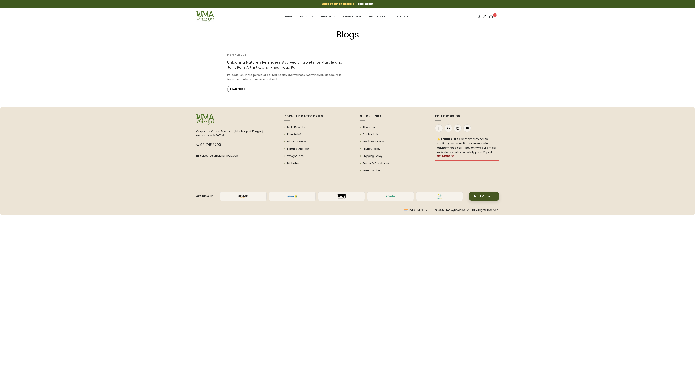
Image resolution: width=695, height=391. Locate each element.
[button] (479, 16)
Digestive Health (298, 141)
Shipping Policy (372, 156)
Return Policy (371, 170)
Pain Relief (294, 134)
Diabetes (293, 163)
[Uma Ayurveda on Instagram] (458, 128)
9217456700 (210, 144)
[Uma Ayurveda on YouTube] (467, 128)
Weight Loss (295, 156)
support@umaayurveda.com (219, 155)
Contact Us (370, 134)
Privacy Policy (371, 149)
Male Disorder (296, 127)
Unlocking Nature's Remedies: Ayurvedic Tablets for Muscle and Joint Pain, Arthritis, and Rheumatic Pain (284, 65)
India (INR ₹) (416, 210)
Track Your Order (374, 141)
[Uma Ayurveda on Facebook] (439, 128)
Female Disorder (298, 149)
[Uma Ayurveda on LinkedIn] (448, 128)
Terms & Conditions (376, 163)
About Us (369, 127)
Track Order (364, 4)
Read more (237, 89)
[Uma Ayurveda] (205, 119)
